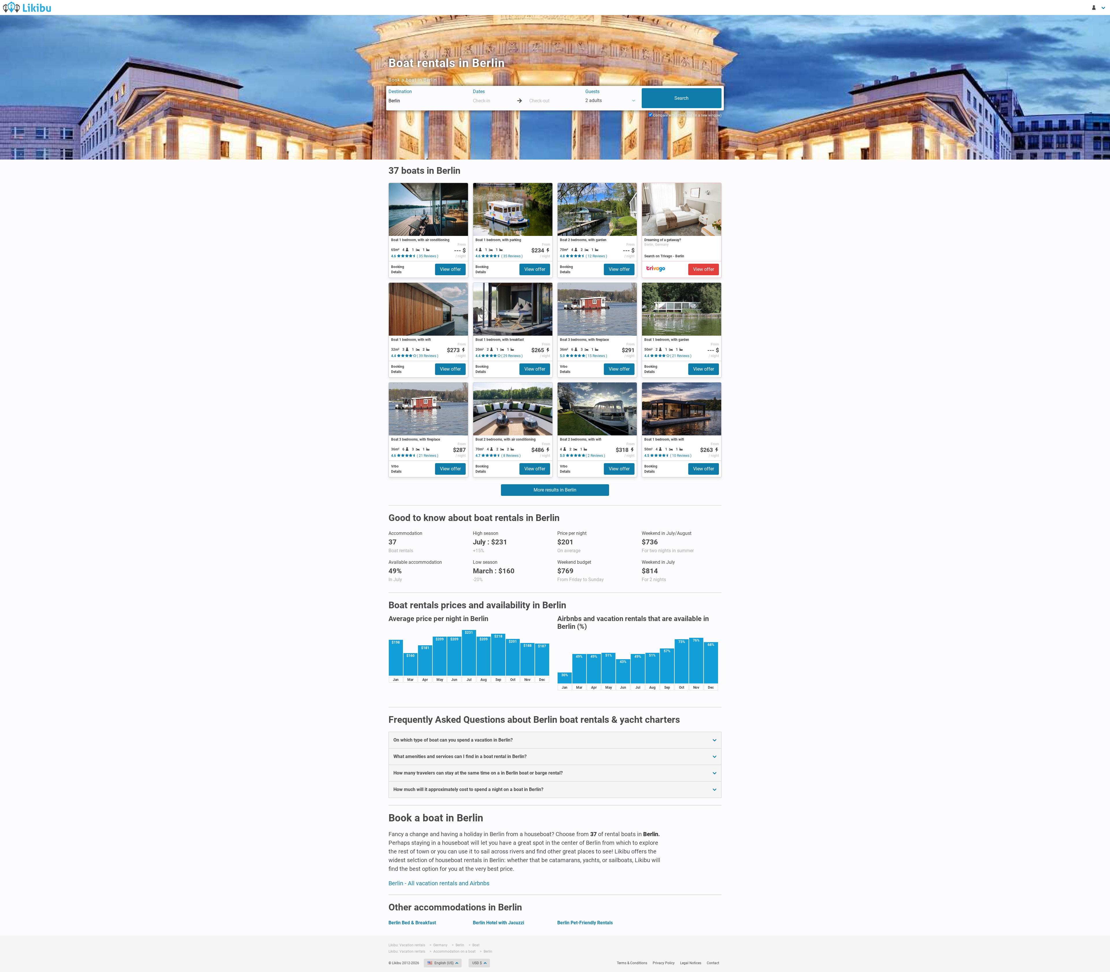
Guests (592, 91)
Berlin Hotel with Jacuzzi (498, 922)
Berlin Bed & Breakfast (412, 922)
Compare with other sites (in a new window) (687, 115)
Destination (400, 91)
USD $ (477, 963)
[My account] (1099, 7)
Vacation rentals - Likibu (26, 7)
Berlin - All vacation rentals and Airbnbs (438, 883)
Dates (479, 91)
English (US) (444, 963)
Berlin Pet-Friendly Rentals (585, 922)
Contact (713, 963)
